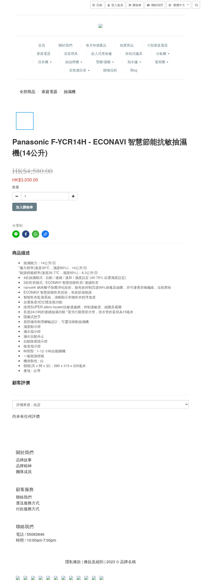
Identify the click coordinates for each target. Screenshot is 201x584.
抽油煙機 (72, 61)
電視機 (160, 61)
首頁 (41, 45)
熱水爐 (133, 61)
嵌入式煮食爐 (101, 53)
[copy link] (45, 234)
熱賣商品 (127, 45)
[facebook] (25, 234)
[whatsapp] (35, 234)
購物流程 (110, 70)
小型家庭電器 (157, 45)
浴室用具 (71, 53)
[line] (16, 234)
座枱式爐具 (133, 53)
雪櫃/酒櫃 (104, 61)
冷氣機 (161, 53)
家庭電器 (43, 53)
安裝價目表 (78, 70)
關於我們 (65, 45)
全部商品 (27, 91)
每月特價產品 (96, 45)
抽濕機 (69, 91)
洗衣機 (43, 61)
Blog (133, 70)
